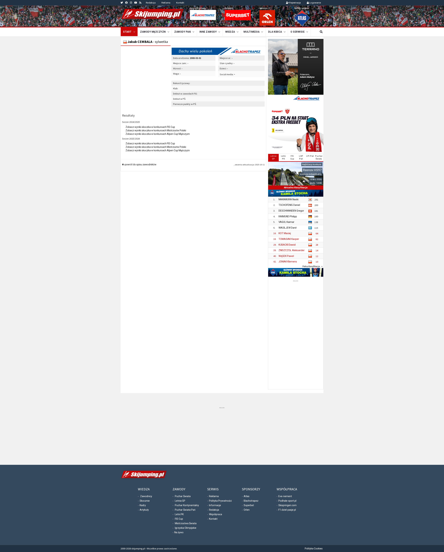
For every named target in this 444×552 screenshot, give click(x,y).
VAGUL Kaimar (286, 222)
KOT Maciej (285, 233)
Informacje (215, 505)
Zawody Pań (182, 31)
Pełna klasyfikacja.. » (312, 266)
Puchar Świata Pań (185, 509)
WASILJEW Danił (288, 227)
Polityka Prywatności (220, 500)
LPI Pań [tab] (310, 156)
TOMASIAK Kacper (289, 239)
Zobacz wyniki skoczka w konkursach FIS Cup (150, 127)
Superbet (249, 505)
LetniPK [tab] (283, 157)
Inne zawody (208, 31)
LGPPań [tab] (301, 157)
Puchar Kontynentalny (187, 505)
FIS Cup (179, 518)
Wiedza (230, 31)
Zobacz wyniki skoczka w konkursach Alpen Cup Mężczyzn (158, 134)
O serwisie (298, 31)
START (127, 31)
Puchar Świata (183, 496)
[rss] (140, 2)
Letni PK (179, 514)
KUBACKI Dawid (287, 244)
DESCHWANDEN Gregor (291, 210)
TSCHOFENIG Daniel (289, 205)
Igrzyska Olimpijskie (185, 527)
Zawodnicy (146, 496)
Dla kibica (275, 31)
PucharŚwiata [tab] (318, 157)
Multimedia (251, 31)
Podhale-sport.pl (287, 500)
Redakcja (151, 2)
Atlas (246, 496)
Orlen (247, 509)
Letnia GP (180, 500)
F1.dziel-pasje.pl (287, 509)
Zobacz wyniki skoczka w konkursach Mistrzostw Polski (156, 130)
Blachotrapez (251, 500)
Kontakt (180, 2)
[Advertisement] (296, 334)
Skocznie (145, 500)
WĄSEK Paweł (286, 256)
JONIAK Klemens (288, 261)
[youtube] (135, 2)
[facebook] (126, 2)
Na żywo (178, 532)
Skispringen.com (287, 505)
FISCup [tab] (292, 157)
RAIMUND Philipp (288, 216)
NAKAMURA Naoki (288, 199)
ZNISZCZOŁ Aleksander (292, 250)
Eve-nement (285, 496)
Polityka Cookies (314, 548)
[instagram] (131, 2)
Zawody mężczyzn (153, 31)
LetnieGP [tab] (273, 157)
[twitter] (122, 2)
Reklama (165, 2)
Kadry (143, 505)
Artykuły (144, 509)
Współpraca (215, 514)
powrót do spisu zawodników (140, 164)
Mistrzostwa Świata (186, 523)
